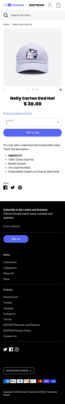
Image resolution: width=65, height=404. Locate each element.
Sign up (15, 238)
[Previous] (4, 89)
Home (6, 24)
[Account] (49, 3)
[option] (32, 57)
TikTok (7, 319)
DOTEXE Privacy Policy (17, 330)
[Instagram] (17, 349)
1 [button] (28, 89)
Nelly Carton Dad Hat (22, 24)
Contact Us (10, 336)
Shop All (8, 273)
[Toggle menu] (4, 5)
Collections (10, 262)
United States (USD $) (17, 370)
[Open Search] (5, 15)
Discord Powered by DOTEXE (19, 113)
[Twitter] (5, 349)
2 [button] (32, 89)
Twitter (7, 302)
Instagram (9, 314)
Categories (10, 268)
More (6, 279)
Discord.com (10, 297)
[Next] (60, 89)
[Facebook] (11, 349)
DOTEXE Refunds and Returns (21, 325)
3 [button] (36, 89)
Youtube (8, 308)
